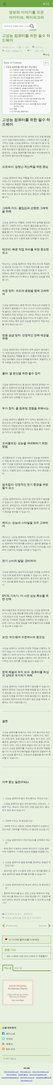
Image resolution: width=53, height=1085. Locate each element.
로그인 (46, 3)
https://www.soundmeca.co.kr (38, 1074)
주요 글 (7, 967)
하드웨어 (39, 47)
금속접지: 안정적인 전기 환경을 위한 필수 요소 (29, 91)
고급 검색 (33, 30)
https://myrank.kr (12, 1074)
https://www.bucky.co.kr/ (11, 1072)
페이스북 (10, 1033)
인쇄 (47, 54)
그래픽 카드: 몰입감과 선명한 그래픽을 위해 (28, 72)
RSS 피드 (10, 1049)
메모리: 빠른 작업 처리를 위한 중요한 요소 (28, 75)
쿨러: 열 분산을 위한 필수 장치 (23, 83)
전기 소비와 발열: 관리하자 (23, 96)
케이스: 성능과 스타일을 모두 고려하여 (27, 93)
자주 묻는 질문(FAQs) (21, 111)
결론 (15, 109)
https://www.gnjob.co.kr (27, 1077)
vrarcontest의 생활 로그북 (43, 1077)
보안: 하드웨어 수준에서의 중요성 (25, 101)
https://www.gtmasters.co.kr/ (41, 1072)
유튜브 (9, 1043)
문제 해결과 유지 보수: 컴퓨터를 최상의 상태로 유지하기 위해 (30, 105)
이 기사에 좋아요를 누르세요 (24, 939)
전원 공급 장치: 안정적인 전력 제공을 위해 (28, 80)
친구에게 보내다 (13, 913)
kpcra (12, 47)
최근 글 (18, 967)
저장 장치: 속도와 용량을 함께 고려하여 (27, 78)
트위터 (9, 1038)
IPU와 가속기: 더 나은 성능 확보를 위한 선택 (29, 99)
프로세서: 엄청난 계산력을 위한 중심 (26, 70)
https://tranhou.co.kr (26, 1080)
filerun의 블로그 (23, 1074)
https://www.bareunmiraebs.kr (10, 1077)
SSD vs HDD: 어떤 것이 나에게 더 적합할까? (27, 956)
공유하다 (28, 913)
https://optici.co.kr (25, 1072)
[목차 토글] (44, 62)
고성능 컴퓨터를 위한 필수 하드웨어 (21, 67)
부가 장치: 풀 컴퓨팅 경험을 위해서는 (26, 85)
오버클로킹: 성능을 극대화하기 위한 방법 (27, 88)
